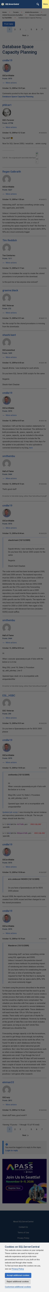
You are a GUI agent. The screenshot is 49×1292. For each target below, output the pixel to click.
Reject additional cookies (18, 1281)
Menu (45, 4)
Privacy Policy (18, 1269)
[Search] (38, 4)
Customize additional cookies (18, 1287)
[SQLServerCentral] (2, 4)
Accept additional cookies (18, 1275)
